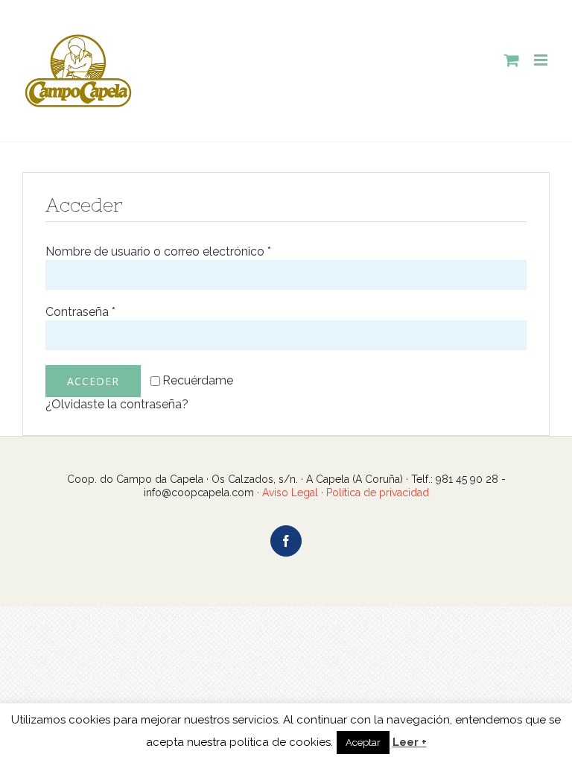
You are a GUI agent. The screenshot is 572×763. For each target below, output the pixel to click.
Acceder (93, 381)
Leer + (410, 742)
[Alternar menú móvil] (542, 60)
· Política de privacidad (373, 492)
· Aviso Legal (287, 492)
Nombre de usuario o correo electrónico (158, 251)
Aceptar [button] (363, 742)
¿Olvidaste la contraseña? (116, 404)
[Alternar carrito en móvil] (511, 60)
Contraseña (80, 312)
